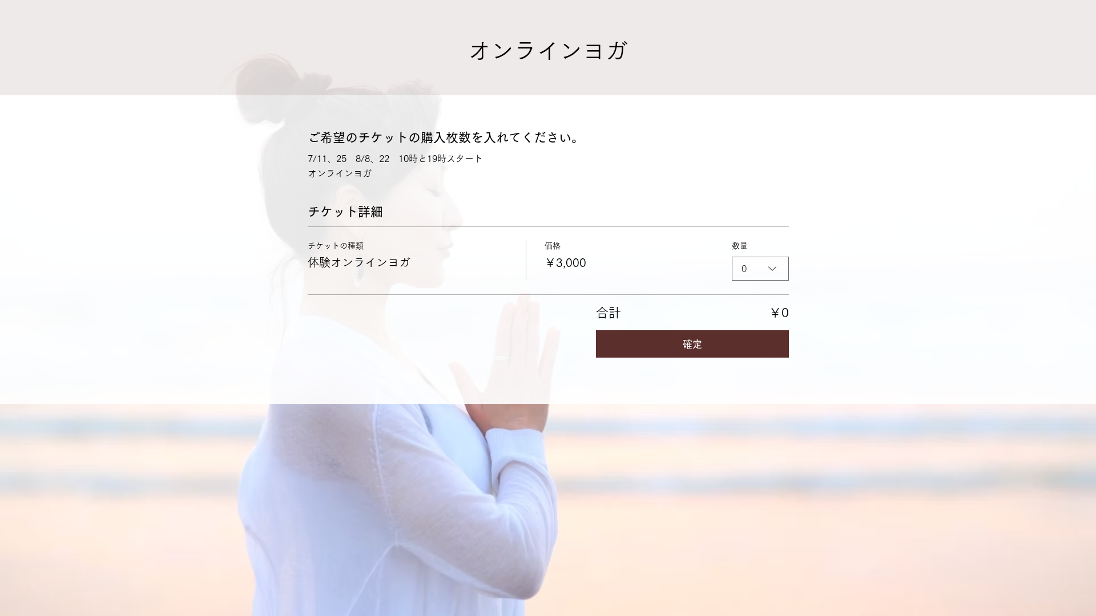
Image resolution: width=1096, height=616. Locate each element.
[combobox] (760, 269)
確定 (692, 344)
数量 (740, 246)
